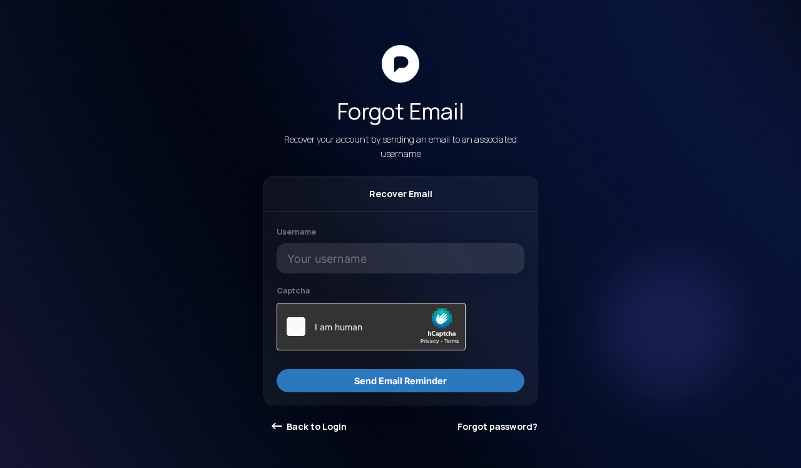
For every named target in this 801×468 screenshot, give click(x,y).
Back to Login (316, 426)
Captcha (293, 290)
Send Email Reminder (400, 380)
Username (296, 231)
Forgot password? (497, 426)
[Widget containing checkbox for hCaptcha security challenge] (371, 326)
